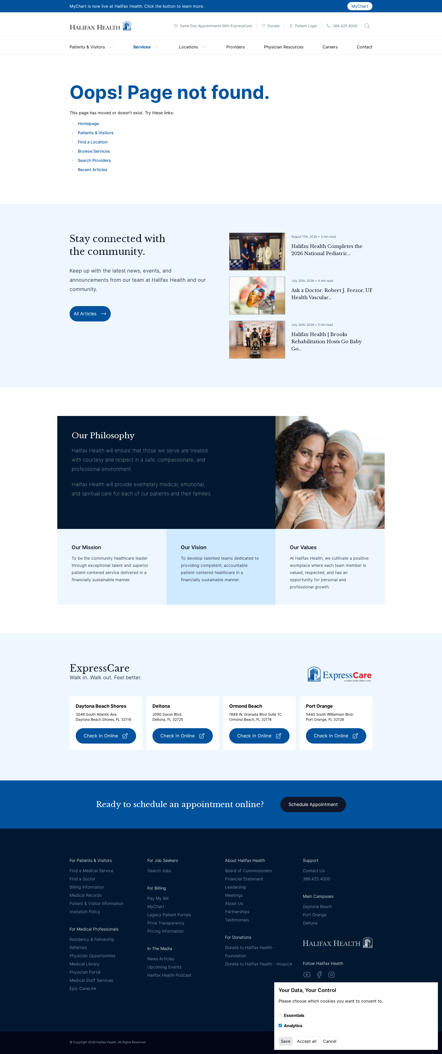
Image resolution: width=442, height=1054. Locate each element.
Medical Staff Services (91, 980)
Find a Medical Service (91, 870)
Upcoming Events (164, 966)
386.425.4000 (316, 878)
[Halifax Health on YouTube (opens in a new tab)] (307, 974)
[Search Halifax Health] (367, 25)
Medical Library (85, 963)
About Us (234, 903)
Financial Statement (244, 878)
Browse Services (94, 151)
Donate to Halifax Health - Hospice (258, 963)
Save (285, 1041)
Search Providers (94, 160)
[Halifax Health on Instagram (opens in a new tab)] (331, 974)
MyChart (359, 6)
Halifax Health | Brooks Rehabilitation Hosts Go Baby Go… (326, 342)
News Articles (160, 958)
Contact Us (314, 870)
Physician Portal (85, 972)
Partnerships (237, 911)
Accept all (306, 1041)
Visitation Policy (85, 911)
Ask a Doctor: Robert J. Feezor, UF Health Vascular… (331, 294)
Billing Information (87, 887)
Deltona (310, 922)
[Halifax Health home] (100, 26)
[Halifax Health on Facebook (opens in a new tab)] (319, 974)
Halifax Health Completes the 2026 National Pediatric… (326, 250)
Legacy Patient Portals (169, 914)
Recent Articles (92, 169)
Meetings (234, 895)
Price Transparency (165, 922)
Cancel (329, 1041)
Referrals (78, 947)
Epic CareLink (83, 988)
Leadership (235, 887)
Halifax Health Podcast (169, 975)
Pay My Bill (158, 898)
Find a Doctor (82, 878)
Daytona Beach (317, 906)
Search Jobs (159, 870)
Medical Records (86, 895)
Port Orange (314, 914)
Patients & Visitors (96, 132)
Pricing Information (165, 931)
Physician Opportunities (92, 955)
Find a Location (93, 141)
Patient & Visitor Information (97, 903)
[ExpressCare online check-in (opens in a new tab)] (339, 674)
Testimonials (237, 919)
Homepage (88, 123)
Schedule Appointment (313, 804)
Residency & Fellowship (92, 939)
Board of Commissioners (248, 870)
